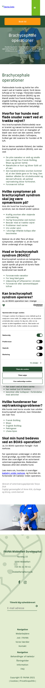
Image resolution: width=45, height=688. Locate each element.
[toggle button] (36, 8)
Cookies (14, 680)
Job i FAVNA (22, 637)
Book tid (22, 21)
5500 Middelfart (22, 561)
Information (22, 664)
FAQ (22, 668)
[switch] (40, 341)
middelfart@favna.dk (22, 571)
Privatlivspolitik (27, 680)
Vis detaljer (34, 363)
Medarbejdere (22, 633)
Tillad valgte (22, 375)
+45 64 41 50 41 (22, 566)
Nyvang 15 (22, 556)
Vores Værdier (22, 641)
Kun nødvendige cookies (23, 381)
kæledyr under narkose (13, 473)
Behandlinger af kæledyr (23, 656)
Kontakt (22, 646)
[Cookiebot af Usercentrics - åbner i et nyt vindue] (33, 305)
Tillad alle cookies (22, 369)
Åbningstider (22, 660)
